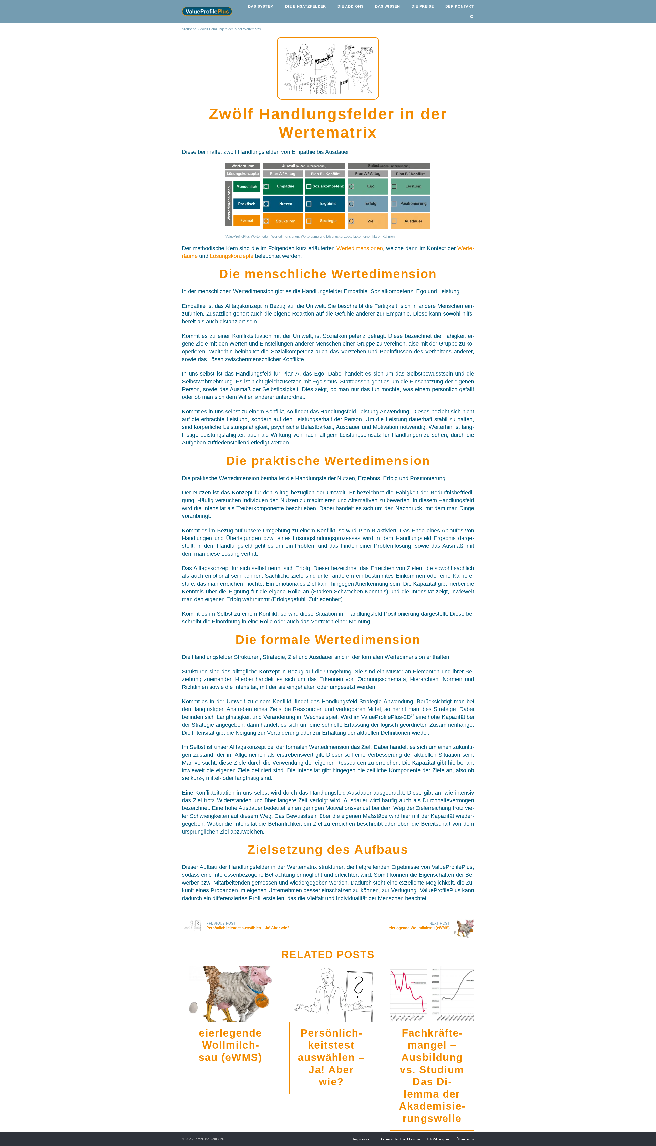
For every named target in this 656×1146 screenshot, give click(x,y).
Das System (261, 6)
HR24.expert (439, 1139)
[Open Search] (472, 17)
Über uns (465, 1139)
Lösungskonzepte (231, 256)
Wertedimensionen (359, 248)
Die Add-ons (350, 6)
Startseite (189, 29)
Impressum (363, 1139)
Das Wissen (387, 6)
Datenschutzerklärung (400, 1139)
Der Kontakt (459, 6)
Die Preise (423, 6)
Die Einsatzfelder (305, 6)
